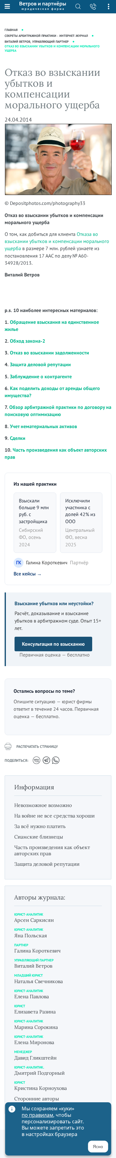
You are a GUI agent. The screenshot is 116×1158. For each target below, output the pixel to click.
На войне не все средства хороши (54, 816)
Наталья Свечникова (38, 981)
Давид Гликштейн (35, 1058)
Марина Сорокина (36, 1027)
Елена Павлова (31, 996)
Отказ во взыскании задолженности (49, 352)
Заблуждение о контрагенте (41, 376)
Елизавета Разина (35, 1011)
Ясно (98, 1146)
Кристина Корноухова (40, 1088)
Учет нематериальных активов (43, 426)
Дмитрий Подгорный (39, 1073)
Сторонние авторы (36, 1098)
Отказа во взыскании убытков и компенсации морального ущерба (57, 241)
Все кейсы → (28, 573)
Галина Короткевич (37, 951)
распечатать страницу (37, 746)
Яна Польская (30, 935)
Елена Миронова (34, 1042)
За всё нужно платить (40, 826)
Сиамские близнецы (38, 837)
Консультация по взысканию (53, 644)
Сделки (17, 438)
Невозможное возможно (43, 805)
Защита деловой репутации (40, 364)
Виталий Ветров (33, 966)
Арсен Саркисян (34, 920)
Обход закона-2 (27, 341)
